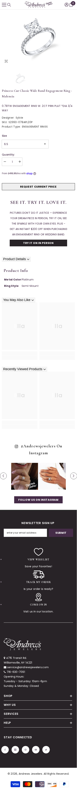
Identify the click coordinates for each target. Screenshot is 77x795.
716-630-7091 (16, 672)
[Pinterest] (25, 749)
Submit (61, 533)
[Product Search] (9, 5)
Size (4, 136)
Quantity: (8, 154)
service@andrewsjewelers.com (28, 667)
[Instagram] (15, 749)
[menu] (4, 4)
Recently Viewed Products (22, 369)
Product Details (14, 259)
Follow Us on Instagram (38, 500)
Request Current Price (38, 187)
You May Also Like (16, 300)
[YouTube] (36, 749)
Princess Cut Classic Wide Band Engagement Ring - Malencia (37, 93)
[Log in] (66, 4)
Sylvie (19, 118)
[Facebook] (5, 749)
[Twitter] (46, 749)
